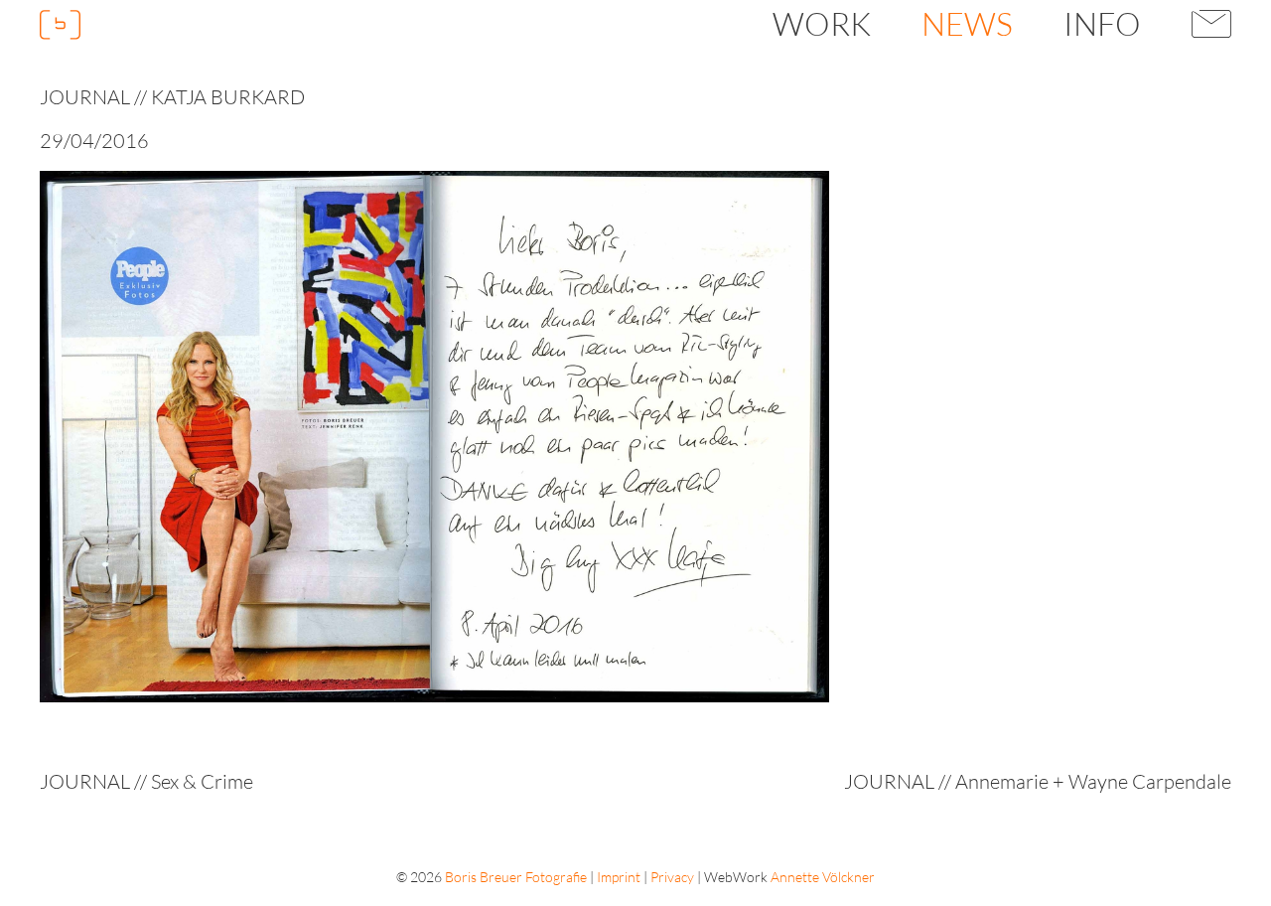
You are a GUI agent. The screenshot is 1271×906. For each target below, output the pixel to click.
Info (1102, 23)
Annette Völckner (823, 876)
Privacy (672, 876)
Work (822, 23)
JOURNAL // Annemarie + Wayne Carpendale (1037, 781)
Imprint (618, 876)
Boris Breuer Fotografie (516, 876)
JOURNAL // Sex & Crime (146, 781)
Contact (1212, 24)
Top (1221, 856)
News (967, 23)
